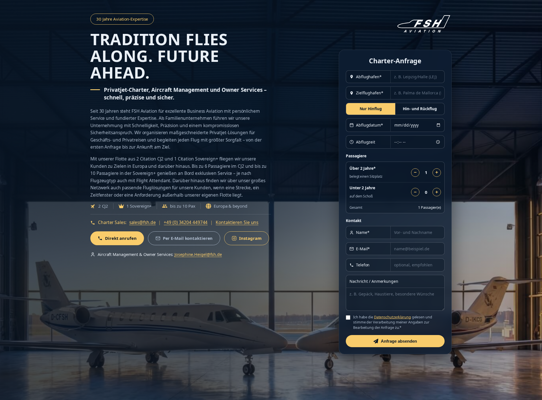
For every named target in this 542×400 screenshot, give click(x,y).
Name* (363, 232)
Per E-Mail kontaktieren (188, 238)
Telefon (363, 265)
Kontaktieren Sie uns (237, 222)
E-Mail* (363, 248)
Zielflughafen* (369, 92)
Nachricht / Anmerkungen (373, 281)
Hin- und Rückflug (420, 108)
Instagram (250, 238)
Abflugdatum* (369, 125)
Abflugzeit (365, 142)
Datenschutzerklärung (392, 317)
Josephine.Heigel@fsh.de (198, 254)
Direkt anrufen (121, 238)
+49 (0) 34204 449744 (185, 222)
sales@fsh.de (142, 222)
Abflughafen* (369, 76)
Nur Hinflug (371, 108)
